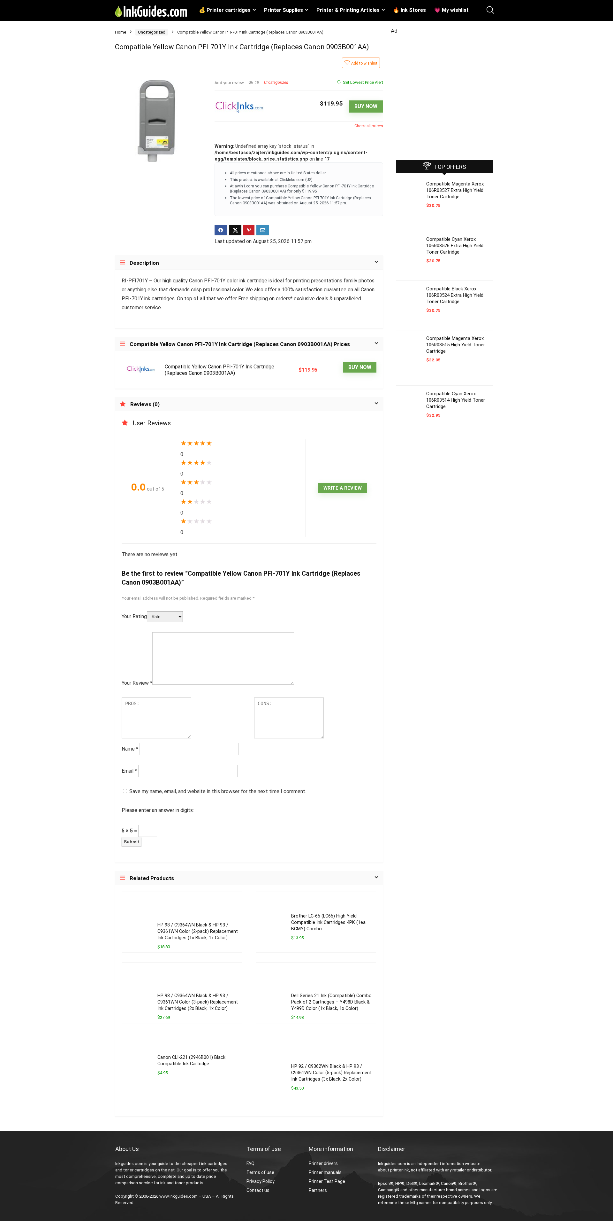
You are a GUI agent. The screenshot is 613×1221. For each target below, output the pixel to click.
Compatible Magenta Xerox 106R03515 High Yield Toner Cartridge (455, 344)
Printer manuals (325, 1172)
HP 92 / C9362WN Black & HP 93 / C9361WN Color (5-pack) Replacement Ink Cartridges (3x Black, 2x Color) (331, 1073)
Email (129, 771)
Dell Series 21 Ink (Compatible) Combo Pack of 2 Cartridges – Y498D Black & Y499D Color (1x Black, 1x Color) (331, 1002)
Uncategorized (151, 32)
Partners (318, 1190)
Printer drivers (323, 1163)
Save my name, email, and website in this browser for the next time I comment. (217, 791)
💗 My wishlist (451, 10)
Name (130, 749)
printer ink (399, 1170)
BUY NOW (365, 106)
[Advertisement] (439, 94)
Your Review (137, 683)
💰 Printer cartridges (225, 10)
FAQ (250, 1163)
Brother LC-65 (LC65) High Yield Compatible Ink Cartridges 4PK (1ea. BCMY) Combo (329, 922)
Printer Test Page (327, 1181)
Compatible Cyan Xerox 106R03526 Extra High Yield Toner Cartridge (454, 245)
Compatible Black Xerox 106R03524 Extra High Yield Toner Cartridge (454, 295)
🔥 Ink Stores (409, 10)
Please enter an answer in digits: (158, 810)
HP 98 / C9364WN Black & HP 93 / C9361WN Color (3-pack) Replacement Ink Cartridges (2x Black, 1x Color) (197, 1002)
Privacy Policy (260, 1181)
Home (120, 32)
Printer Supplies (283, 10)
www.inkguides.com (178, 1196)
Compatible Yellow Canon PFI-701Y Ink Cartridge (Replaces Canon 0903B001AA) (219, 370)
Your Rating (134, 616)
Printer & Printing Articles (348, 10)
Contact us (257, 1190)
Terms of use (260, 1172)
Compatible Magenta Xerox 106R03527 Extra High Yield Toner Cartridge (455, 190)
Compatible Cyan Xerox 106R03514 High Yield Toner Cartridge (455, 400)
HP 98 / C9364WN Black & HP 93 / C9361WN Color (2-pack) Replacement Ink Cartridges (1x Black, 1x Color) (197, 931)
